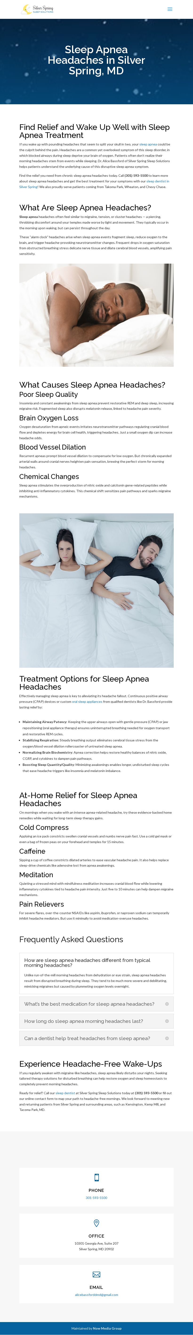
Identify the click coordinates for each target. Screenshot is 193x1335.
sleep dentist (65, 1093)
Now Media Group (107, 1328)
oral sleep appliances (87, 702)
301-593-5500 (96, 1198)
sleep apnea (148, 144)
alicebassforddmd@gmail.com (96, 1295)
